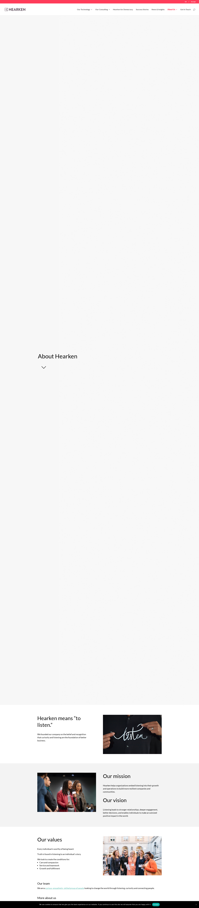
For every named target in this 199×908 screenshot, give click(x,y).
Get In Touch (185, 9)
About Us (171, 9)
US (186, 2)
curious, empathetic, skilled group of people (64, 888)
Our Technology (83, 9)
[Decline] (196, 904)
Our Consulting (101, 9)
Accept (156, 904)
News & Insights (158, 9)
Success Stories (142, 9)
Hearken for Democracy (123, 9)
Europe (193, 2)
